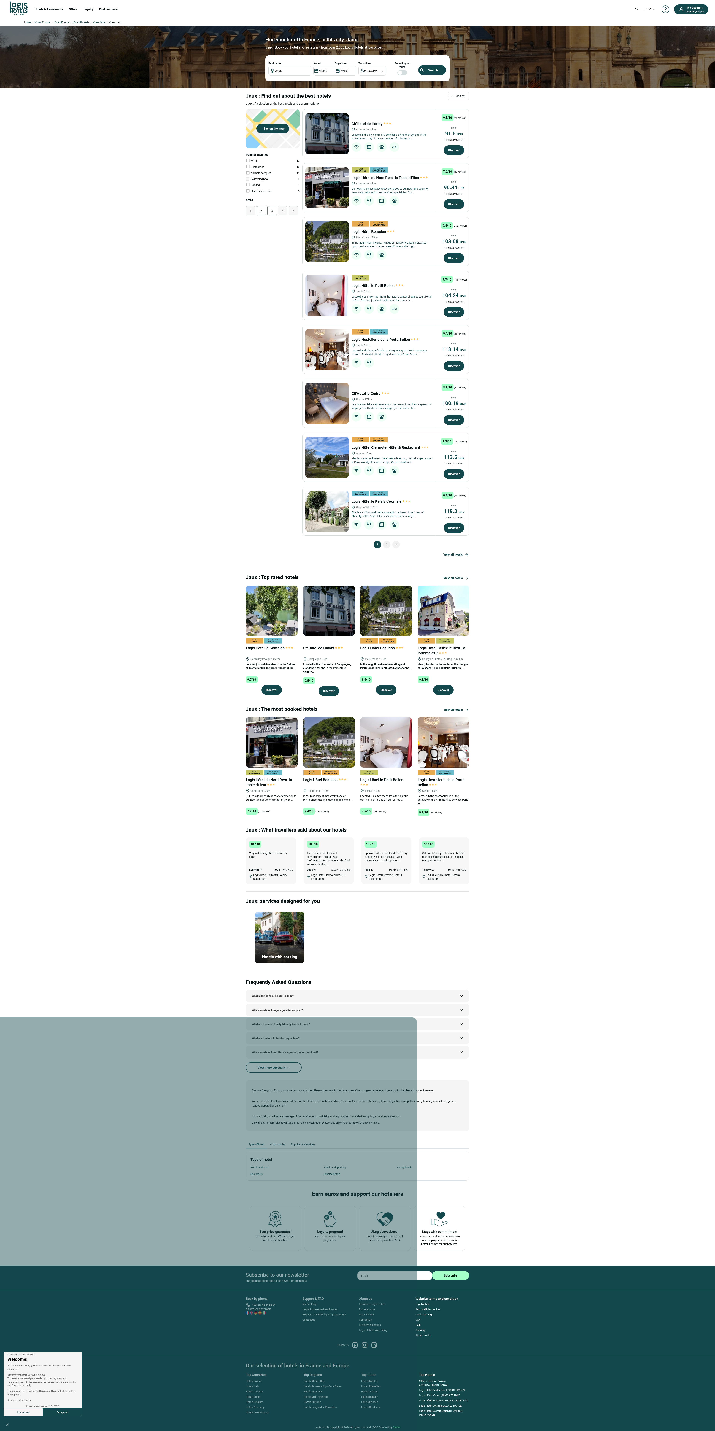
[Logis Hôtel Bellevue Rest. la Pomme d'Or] (443, 610)
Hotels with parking (335, 1167)
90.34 (454, 187)
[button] (7, 1424)
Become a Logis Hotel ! (372, 1304)
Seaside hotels (332, 1174)
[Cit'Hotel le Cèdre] (327, 403)
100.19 (454, 403)
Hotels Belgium (254, 1402)
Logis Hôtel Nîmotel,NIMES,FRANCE (439, 1395)
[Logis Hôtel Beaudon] (327, 241)
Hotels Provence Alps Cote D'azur (323, 1386)
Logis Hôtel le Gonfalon (265, 647)
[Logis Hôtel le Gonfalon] (272, 610)
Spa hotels (256, 1174)
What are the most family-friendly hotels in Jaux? (281, 1024)
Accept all (62, 1412)
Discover (454, 150)
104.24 (454, 295)
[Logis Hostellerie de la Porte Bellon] (327, 349)
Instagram (364, 1345)
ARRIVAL (317, 63)
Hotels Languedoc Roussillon (320, 1407)
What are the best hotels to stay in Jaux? (276, 1038)
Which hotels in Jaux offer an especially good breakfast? (285, 1052)
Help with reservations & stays (319, 1309)
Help (418, 1325)
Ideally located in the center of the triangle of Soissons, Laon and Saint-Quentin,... (443, 666)
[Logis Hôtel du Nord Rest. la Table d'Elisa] (327, 187)
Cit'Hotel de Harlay (367, 123)
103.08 (454, 241)
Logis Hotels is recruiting (373, 1330)
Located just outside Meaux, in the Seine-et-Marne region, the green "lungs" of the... (271, 666)
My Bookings (309, 1304)
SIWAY (396, 1427)
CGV (418, 1319)
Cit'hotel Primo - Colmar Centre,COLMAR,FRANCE (433, 1383)
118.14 (454, 349)
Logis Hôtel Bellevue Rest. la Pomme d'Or (441, 650)
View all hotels (453, 554)
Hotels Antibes (369, 1391)
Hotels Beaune (369, 1396)
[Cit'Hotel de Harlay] (327, 133)
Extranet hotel (367, 1309)
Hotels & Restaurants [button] (49, 9)
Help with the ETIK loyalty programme (324, 1314)
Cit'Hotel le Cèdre (366, 393)
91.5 (454, 133)
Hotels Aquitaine (313, 1391)
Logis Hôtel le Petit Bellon (373, 285)
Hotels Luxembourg (257, 1412)
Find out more (108, 9)
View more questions (272, 1067)
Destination (275, 63)
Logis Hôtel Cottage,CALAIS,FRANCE (440, 1405)
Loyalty (88, 9)
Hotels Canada (254, 1391)
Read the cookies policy (19, 1400)
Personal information (427, 1309)
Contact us (308, 1319)
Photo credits (423, 1335)
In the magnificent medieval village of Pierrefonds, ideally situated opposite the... (385, 666)
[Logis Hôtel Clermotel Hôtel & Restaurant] (327, 457)
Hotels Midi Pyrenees (316, 1396)
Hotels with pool (259, 1167)
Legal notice (422, 1304)
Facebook (355, 1345)
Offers (73, 9)
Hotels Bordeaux (370, 1407)
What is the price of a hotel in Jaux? (273, 996)
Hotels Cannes (369, 1402)
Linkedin (374, 1345)
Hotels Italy (252, 1386)
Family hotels (404, 1167)
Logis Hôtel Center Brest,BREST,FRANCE (442, 1390)
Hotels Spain (253, 1396)
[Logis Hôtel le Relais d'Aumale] (327, 511)
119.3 (454, 510)
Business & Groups (370, 1325)
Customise (23, 1412)
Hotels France (254, 1381)
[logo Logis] (19, 8)
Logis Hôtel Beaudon (369, 231)
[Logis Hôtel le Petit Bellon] (327, 295)
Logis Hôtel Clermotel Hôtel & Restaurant (386, 447)
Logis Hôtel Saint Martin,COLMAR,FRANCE (443, 1400)
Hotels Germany (255, 1407)
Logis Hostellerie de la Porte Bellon (381, 339)
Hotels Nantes (369, 1381)
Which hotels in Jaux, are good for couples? (277, 1010)
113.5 (454, 457)
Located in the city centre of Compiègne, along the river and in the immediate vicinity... (327, 667)
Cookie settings (424, 1314)
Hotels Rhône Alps (314, 1381)
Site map (420, 1330)
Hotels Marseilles (371, 1386)
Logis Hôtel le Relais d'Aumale (377, 501)
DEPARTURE (341, 63)
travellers (364, 63)
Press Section (367, 1314)
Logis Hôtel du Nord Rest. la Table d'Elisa (386, 177)
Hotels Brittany (312, 1402)
